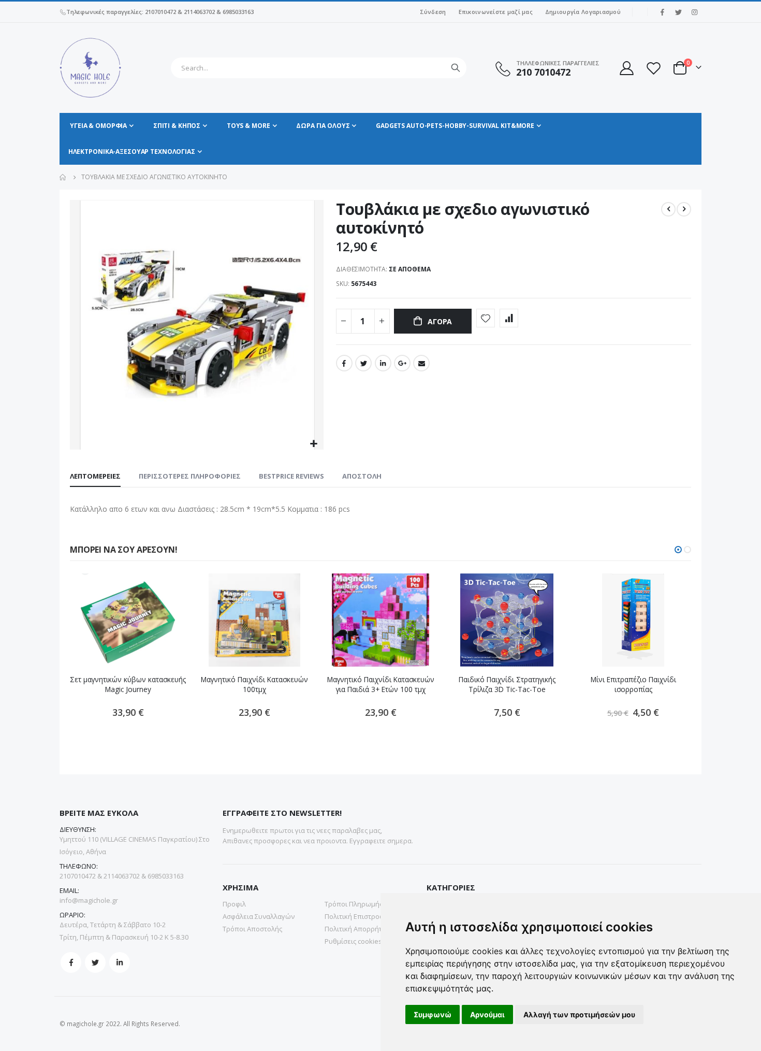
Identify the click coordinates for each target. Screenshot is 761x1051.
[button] (314, 444)
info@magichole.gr (89, 900)
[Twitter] (678, 12)
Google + (402, 363)
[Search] (455, 67)
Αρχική (63, 177)
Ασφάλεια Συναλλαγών (259, 916)
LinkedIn (383, 363)
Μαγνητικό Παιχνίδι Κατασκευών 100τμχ (254, 684)
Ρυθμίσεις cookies (353, 941)
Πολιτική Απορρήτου (357, 928)
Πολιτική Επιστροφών (359, 916)
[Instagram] (694, 12)
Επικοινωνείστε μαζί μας (496, 12)
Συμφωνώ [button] (432, 1014)
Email (421, 363)
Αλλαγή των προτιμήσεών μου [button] (579, 1014)
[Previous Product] (668, 209)
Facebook (344, 363)
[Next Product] (684, 209)
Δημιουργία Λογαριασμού (583, 12)
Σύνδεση (433, 12)
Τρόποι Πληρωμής (354, 904)
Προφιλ (234, 904)
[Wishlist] (653, 68)
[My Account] (626, 68)
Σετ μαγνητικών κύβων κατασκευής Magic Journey (128, 684)
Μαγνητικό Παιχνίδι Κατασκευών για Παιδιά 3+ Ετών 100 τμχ (380, 684)
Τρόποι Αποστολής (252, 928)
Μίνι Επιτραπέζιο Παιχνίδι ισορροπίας (633, 684)
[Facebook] (662, 12)
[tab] (95, 476)
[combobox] (318, 67)
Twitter (363, 363)
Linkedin (119, 962)
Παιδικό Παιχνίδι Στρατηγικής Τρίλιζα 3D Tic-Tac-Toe (507, 684)
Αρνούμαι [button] (487, 1014)
